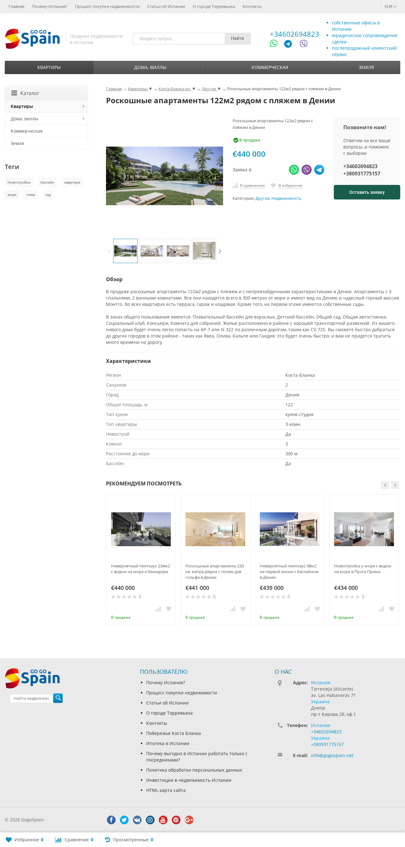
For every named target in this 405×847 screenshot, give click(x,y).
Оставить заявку (367, 192)
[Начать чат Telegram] (290, 45)
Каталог (30, 93)
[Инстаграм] (150, 820)
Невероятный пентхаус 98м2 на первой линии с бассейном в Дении (289, 571)
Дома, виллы (150, 67)
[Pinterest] (176, 820)
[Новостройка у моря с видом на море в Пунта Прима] (364, 529)
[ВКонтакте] (137, 820)
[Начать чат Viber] (303, 45)
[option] (125, 251)
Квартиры (49, 67)
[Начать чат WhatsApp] (276, 45)
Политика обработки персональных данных (194, 770)
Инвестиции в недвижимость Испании (188, 780)
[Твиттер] (124, 820)
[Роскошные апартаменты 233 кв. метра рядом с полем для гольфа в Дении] (215, 529)
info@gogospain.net (332, 755)
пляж (31, 194)
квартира (72, 182)
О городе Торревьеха (214, 6)
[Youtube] (163, 820)
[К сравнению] (158, 608)
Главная (16, 6)
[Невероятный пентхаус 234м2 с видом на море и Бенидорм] (141, 529)
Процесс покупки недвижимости (107, 6)
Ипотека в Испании (167, 743)
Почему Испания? (49, 6)
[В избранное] (168, 608)
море (12, 194)
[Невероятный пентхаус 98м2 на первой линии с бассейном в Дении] (290, 529)
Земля (366, 67)
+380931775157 (361, 173)
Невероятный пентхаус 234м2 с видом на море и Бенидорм (140, 568)
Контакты (252, 6)
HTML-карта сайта (166, 790)
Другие (262, 198)
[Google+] (189, 820)
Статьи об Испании (166, 6)
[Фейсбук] (111, 820)
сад (48, 194)
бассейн (47, 182)
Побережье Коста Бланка (173, 733)
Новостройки (19, 182)
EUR (389, 6)
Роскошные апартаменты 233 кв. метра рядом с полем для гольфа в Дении (214, 571)
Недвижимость (286, 198)
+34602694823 (294, 34)
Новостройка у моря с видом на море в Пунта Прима (362, 568)
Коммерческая (270, 67)
